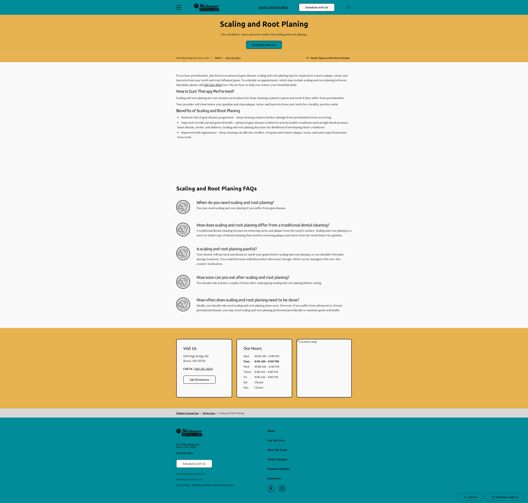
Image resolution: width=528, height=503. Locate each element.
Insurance (274, 478)
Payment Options (278, 469)
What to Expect (277, 459)
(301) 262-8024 (233, 58)
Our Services (275, 440)
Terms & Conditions (202, 484)
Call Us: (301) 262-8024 (273, 7)
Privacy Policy (183, 484)
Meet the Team (277, 450)
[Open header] (179, 7)
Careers (217, 484)
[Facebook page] (270, 488)
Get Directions (199, 379)
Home (271, 431)
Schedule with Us (316, 7)
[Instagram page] (282, 488)
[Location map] (324, 368)
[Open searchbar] (349, 7)
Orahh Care (228, 484)
